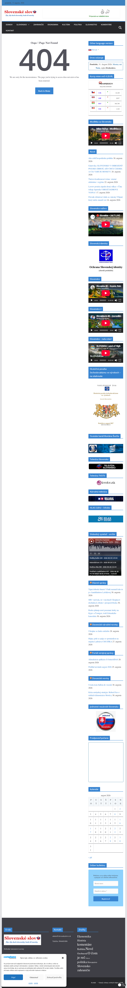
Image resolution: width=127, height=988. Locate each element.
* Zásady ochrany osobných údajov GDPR (110, 983)
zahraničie (83, 970)
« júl (90, 857)
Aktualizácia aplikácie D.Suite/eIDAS (103, 659)
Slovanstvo (91, 24)
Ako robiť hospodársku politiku (100, 158)
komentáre (84, 944)
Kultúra (66, 24)
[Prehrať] (91, 143)
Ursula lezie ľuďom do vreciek (100, 684)
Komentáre (106, 24)
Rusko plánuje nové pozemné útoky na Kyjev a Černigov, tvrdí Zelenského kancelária (103, 613)
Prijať (13, 977)
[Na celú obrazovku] (120, 143)
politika (82, 962)
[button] (63, 958)
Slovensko (21, 24)
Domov (9, 24)
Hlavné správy (99, 582)
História (81, 940)
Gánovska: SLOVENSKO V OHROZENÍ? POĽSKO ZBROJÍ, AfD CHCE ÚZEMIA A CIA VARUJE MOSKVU (105, 168)
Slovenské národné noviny (105, 624)
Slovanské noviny (100, 678)
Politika (78, 24)
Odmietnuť (34, 977)
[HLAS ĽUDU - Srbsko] (105, 517)
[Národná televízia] (105, 497)
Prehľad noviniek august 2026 (100, 667)
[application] (105, 135)
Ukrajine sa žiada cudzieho (99, 631)
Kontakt (10, 30)
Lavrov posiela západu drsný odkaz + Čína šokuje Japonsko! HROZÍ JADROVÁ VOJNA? (105, 189)
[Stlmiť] (116, 143)
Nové (89, 948)
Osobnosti (82, 953)
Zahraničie (38, 24)
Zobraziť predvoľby (54, 977)
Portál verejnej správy (102, 653)
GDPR (31, 983)
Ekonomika (53, 24)
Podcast (88, 958)
